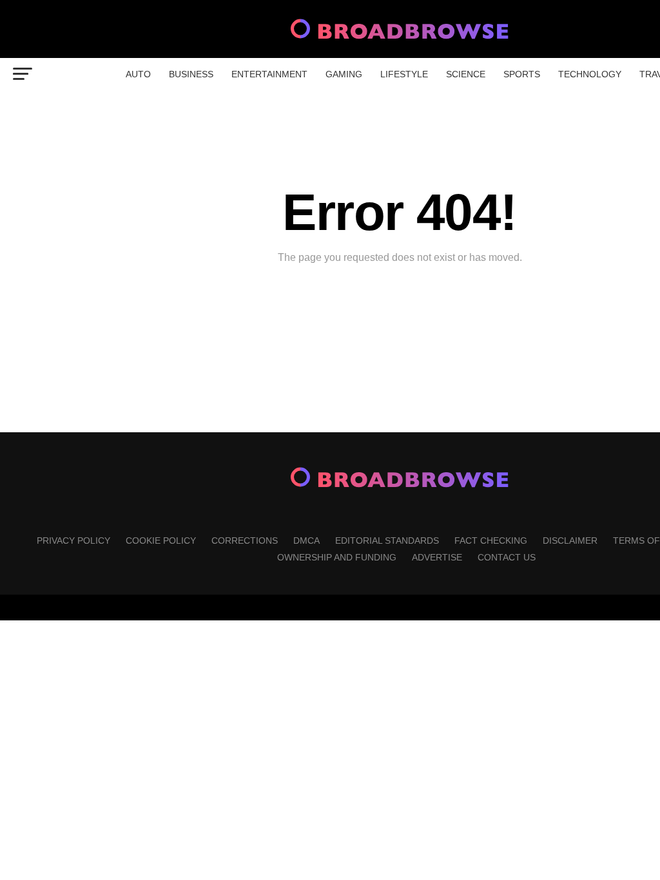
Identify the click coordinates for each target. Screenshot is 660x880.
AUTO (138, 74)
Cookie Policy (161, 540)
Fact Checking (490, 540)
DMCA (306, 540)
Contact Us (507, 557)
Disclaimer (570, 540)
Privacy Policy (73, 540)
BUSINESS (191, 74)
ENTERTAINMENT (269, 74)
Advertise (437, 557)
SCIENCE (465, 74)
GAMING (343, 74)
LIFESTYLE (404, 74)
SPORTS (521, 74)
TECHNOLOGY (589, 74)
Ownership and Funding (336, 557)
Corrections (244, 540)
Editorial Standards (387, 540)
